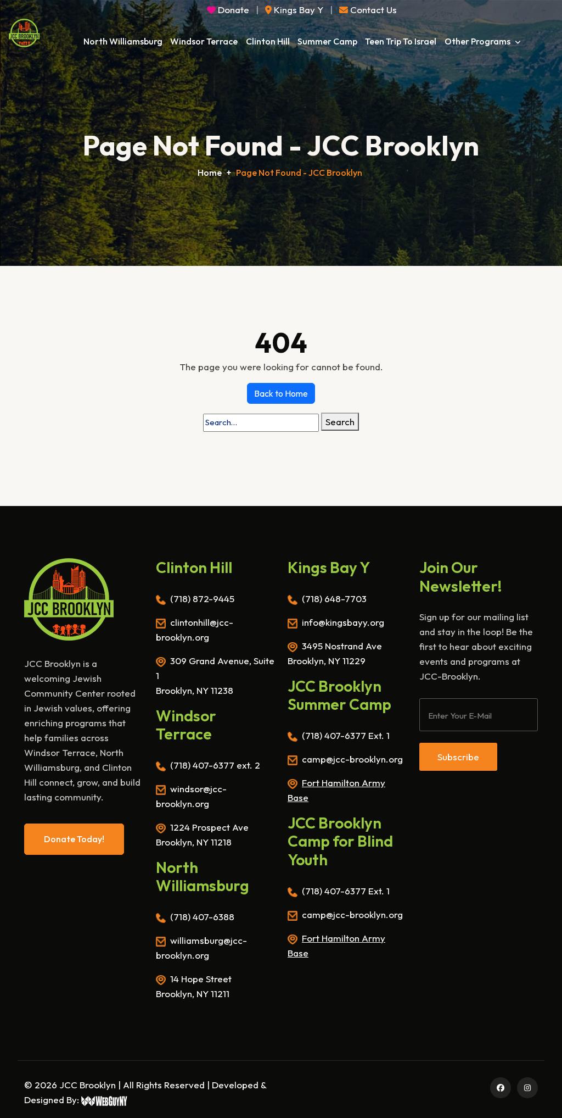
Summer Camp (327, 41)
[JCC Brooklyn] (24, 33)
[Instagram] (525, 1087)
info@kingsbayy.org (343, 622)
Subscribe (458, 757)
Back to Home (281, 393)
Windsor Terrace (204, 41)
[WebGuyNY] (104, 1099)
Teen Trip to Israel (400, 41)
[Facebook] (498, 1087)
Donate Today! (74, 838)
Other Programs (478, 41)
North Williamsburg (122, 41)
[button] (368, 9)
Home (210, 172)
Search (340, 421)
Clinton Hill (268, 41)
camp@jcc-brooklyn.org (352, 759)
